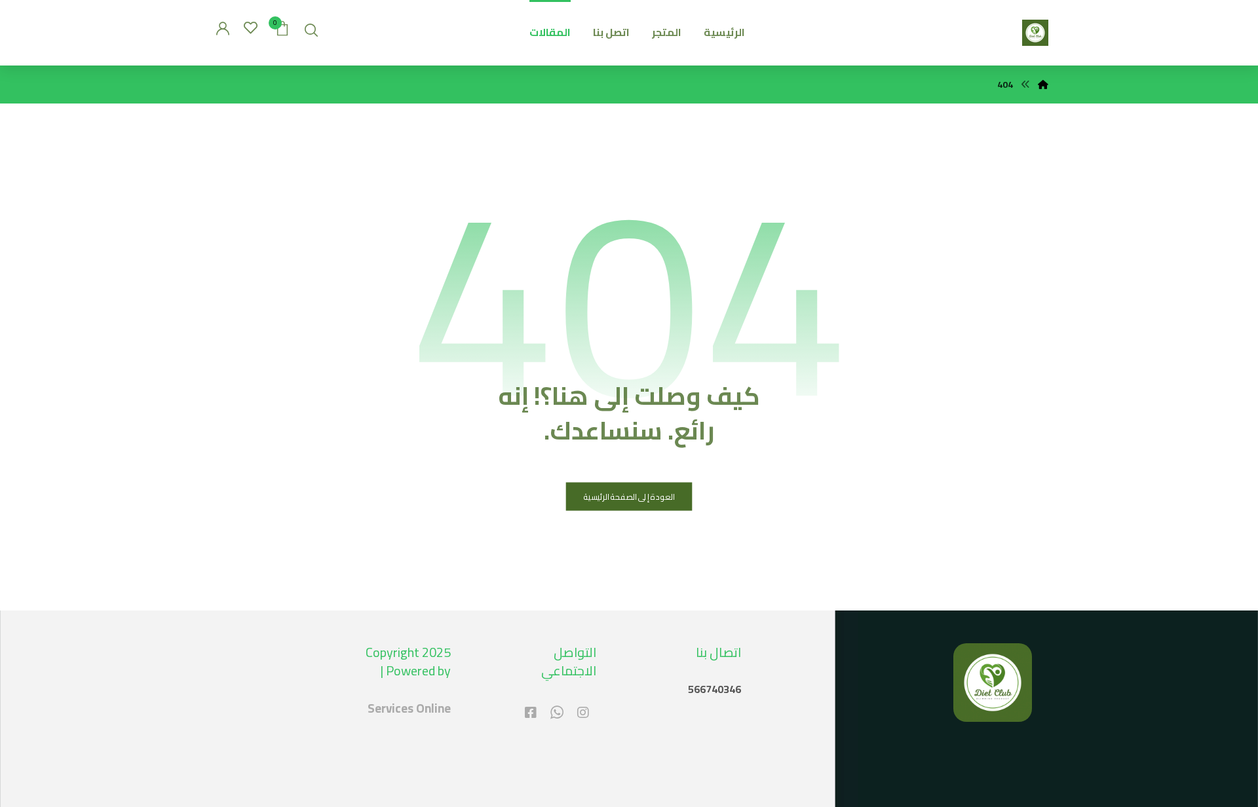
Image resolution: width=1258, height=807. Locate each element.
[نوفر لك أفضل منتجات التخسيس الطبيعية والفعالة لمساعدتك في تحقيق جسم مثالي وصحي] (1035, 33)
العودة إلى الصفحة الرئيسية (629, 496)
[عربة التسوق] (282, 27)
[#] (583, 713)
